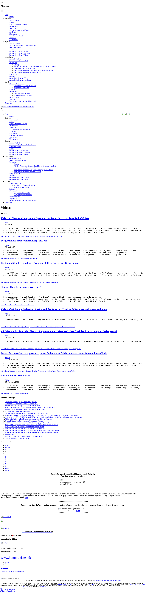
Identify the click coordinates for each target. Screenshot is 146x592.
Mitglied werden (15, 74)
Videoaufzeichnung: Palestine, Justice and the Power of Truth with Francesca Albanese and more (54, 309)
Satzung (16, 65)
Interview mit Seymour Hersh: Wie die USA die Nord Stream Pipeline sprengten (32, 432)
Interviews (12, 38)
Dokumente (13, 63)
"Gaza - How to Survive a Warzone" (21, 287)
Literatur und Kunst (16, 36)
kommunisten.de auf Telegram (19, 55)
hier (78, 511)
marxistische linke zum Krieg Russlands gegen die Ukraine (33, 70)
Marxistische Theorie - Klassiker (25, 86)
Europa (11, 22)
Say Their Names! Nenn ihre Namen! (17, 438)
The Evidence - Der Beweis (15, 375)
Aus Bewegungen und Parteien (19, 30)
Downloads (13, 91)
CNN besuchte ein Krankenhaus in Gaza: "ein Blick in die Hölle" (27, 413)
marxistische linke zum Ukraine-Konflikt (27, 72)
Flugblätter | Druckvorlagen (23, 95)
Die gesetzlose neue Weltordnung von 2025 (24, 240)
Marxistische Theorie (16, 84)
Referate (12, 90)
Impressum (13, 99)
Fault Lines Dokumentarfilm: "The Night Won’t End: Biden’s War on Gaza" (31, 407)
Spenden (12, 76)
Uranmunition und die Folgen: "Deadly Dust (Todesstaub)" (25, 429)
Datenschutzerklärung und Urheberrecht (22, 101)
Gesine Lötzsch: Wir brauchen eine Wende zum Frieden (24, 421)
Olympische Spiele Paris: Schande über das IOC (21, 404)
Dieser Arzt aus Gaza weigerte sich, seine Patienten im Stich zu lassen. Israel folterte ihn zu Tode (54, 353)
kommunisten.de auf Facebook (19, 53)
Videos (11, 49)
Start (6, 15)
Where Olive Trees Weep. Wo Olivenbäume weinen (22, 406)
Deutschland (13, 26)
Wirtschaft (12, 28)
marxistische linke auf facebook (20, 80)
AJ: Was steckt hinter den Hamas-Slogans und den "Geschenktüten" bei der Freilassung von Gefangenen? (59, 331)
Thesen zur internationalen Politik (25, 68)
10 (6, 466)
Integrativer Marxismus (21, 88)
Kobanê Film (9, 434)
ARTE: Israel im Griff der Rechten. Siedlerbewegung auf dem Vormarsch (30, 423)
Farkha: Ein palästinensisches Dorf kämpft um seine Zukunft (25, 409)
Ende (7, 470)
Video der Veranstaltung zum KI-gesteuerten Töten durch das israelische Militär (45, 218)
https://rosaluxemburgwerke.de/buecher (107, 580)
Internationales (14, 20)
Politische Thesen (15, 47)
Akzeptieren (4, 589)
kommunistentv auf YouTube (19, 51)
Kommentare (13, 40)
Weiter (7, 468)
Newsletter (8, 103)
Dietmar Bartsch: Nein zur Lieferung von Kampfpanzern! (24, 436)
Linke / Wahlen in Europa (18, 24)
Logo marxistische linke (22, 93)
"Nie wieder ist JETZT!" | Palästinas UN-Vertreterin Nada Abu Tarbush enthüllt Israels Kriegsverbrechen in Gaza (43, 417)
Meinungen (13, 34)
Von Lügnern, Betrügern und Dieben (17, 411)
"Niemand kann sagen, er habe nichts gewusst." (21, 402)
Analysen (12, 32)
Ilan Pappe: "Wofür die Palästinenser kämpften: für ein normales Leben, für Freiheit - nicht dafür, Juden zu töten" (43, 415)
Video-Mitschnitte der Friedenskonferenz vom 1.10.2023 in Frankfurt (28, 419)
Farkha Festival (14, 43)
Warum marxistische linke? (18, 61)
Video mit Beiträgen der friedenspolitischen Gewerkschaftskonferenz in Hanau (31, 425)
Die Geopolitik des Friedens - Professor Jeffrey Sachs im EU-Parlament (40, 263)
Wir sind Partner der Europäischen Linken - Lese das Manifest (35, 66)
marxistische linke (15, 59)
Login (7, 562)
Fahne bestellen (14, 97)
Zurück (7, 447)
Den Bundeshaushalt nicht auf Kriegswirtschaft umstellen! (24, 427)
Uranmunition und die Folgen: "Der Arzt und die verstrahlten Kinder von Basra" (32, 430)
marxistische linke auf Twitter (19, 78)
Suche (11, 17)
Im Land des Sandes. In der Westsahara (22, 45)
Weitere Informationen (7, 591)
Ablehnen (12, 589)
